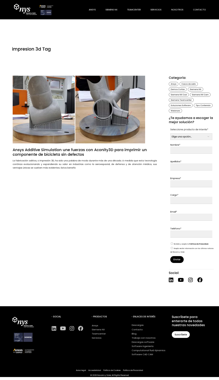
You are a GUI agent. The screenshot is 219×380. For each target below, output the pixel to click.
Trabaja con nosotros (144, 337)
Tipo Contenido (203, 105)
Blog (134, 333)
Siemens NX (195, 89)
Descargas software (143, 342)
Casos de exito (188, 84)
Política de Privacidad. (199, 244)
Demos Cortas (178, 89)
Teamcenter (99, 333)
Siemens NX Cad (179, 94)
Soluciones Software (181, 105)
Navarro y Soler (104, 375)
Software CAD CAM (142, 354)
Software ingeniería (142, 346)
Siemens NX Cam (200, 94)
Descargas (138, 325)
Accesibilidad (94, 370)
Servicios (96, 337)
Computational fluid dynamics (148, 350)
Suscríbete (181, 334)
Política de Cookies (112, 370)
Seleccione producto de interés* (189, 129)
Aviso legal (81, 370)
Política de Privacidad (133, 370)
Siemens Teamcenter (181, 100)
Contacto (137, 329)
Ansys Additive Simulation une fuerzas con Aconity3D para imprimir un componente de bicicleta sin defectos (80, 152)
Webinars (175, 110)
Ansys (173, 84)
